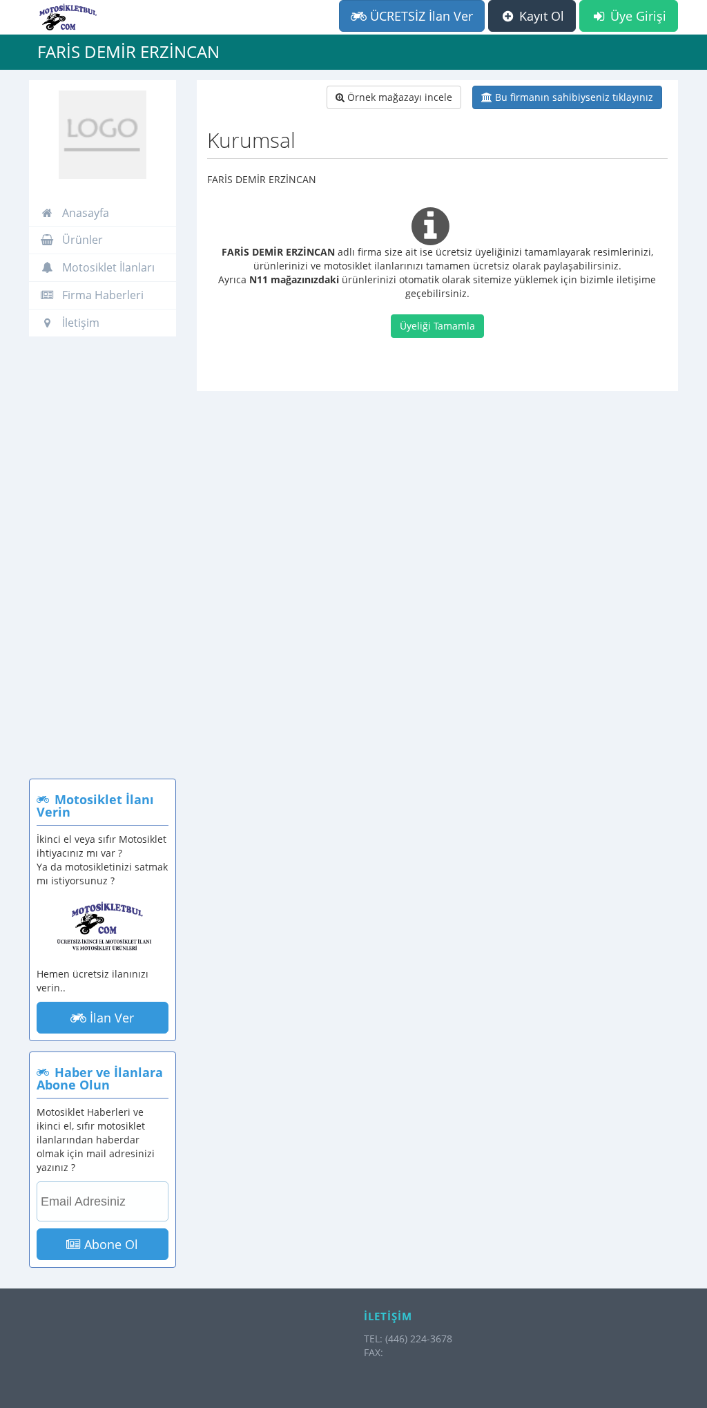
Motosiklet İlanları (107, 267)
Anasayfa (84, 212)
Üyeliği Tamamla (437, 325)
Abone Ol (109, 1244)
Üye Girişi (636, 16)
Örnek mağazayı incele (398, 97)
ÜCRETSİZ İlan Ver (420, 16)
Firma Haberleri (101, 295)
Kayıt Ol (540, 16)
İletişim (79, 322)
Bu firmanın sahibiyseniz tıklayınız (572, 97)
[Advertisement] (102, 564)
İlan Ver (110, 1017)
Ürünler (81, 239)
